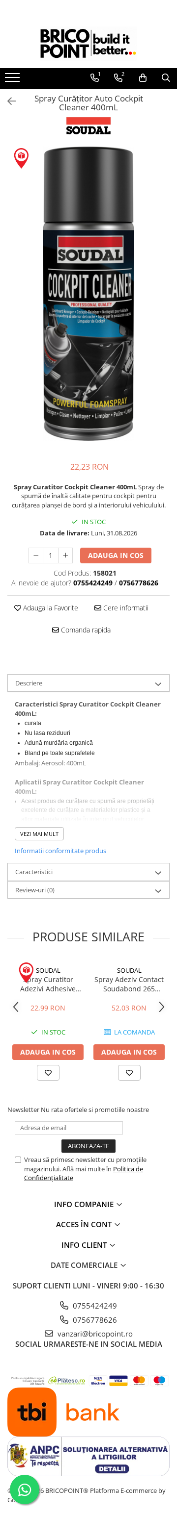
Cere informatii (124, 607)
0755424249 (94, 1306)
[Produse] (13, 80)
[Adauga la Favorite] (48, 1073)
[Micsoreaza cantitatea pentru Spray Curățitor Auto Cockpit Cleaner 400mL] (36, 555)
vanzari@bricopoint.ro (94, 1333)
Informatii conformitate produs (60, 850)
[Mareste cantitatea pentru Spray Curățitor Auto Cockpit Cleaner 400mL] (65, 555)
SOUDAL (48, 970)
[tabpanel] (88, 294)
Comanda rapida (85, 629)
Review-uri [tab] (35, 889)
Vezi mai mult (39, 833)
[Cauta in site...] (166, 78)
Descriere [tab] (28, 683)
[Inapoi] (7, 101)
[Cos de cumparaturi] (142, 78)
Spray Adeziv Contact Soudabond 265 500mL (129, 984)
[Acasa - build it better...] (88, 43)
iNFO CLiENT (85, 1245)
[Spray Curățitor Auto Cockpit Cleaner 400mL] (88, 294)
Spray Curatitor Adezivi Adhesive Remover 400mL (48, 984)
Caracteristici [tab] (34, 871)
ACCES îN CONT (85, 1224)
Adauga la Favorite (49, 607)
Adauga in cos (116, 555)
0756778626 (94, 1320)
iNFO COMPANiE (85, 1204)
